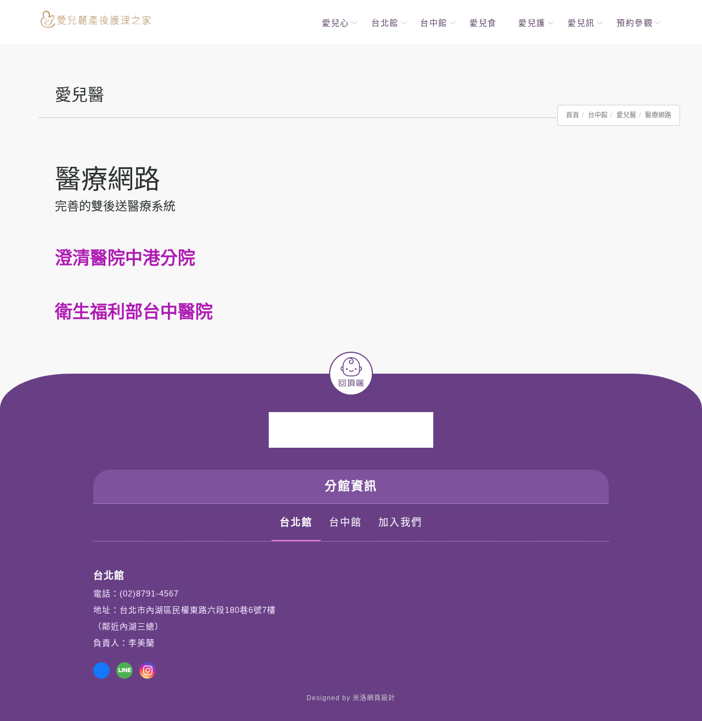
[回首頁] (96, 19)
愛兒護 (532, 22)
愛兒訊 (581, 22)
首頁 (572, 115)
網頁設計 (381, 698)
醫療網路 (658, 115)
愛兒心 (335, 22)
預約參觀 (634, 22)
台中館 (434, 22)
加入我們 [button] (400, 522)
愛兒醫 (626, 115)
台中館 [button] (345, 522)
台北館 (385, 22)
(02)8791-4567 (149, 593)
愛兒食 (483, 22)
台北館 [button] (296, 522)
